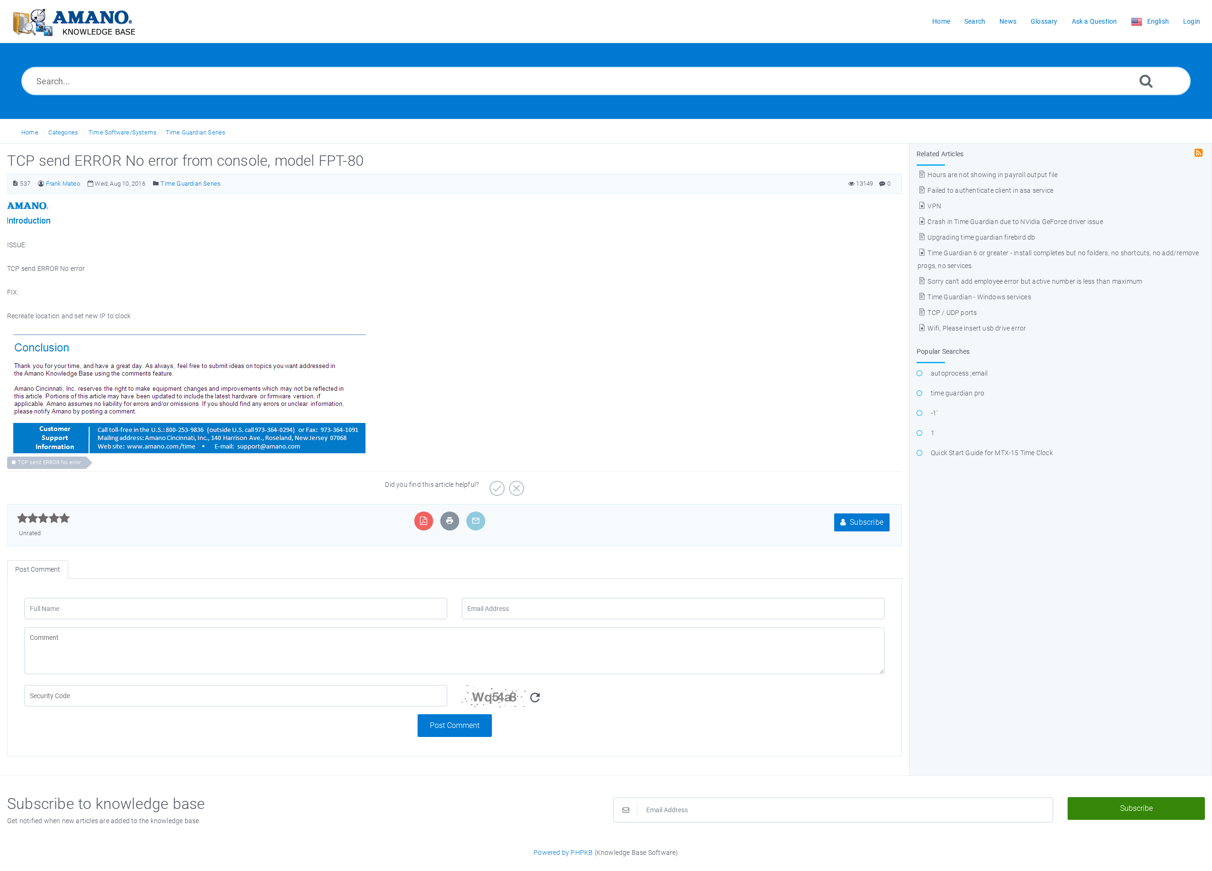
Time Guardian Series (196, 132)
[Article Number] (15, 183)
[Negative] (515, 485)
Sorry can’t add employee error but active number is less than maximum (1034, 281)
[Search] (1146, 81)
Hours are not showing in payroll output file (992, 175)
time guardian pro (957, 393)
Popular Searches (943, 351)
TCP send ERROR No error (49, 462)
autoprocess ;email (959, 373)
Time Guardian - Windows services (978, 297)
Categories (63, 132)
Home (29, 132)
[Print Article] (450, 521)
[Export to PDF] (423, 521)
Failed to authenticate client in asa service (989, 190)
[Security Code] (673, 699)
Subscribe (865, 522)
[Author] (41, 183)
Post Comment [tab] (37, 569)
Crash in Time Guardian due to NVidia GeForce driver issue (1014, 221)
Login (1191, 21)
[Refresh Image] (535, 698)
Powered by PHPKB (563, 852)
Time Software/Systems (123, 132)
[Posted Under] (156, 183)
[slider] (43, 518)
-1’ (934, 413)
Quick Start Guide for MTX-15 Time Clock (992, 453)
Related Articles (940, 154)
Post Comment (455, 725)
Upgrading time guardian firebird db (980, 237)
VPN (933, 206)
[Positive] (496, 485)
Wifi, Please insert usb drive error (976, 328)
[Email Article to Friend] (476, 521)
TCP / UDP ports (951, 312)
